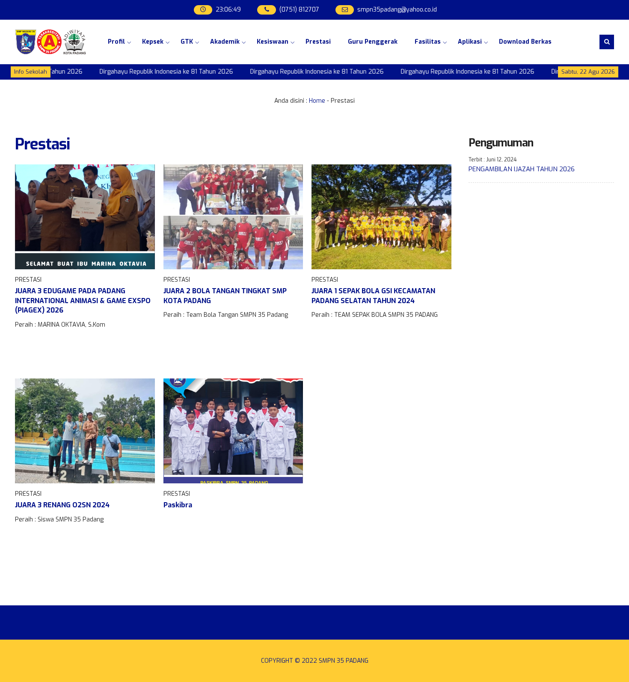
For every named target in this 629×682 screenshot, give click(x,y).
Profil (116, 42)
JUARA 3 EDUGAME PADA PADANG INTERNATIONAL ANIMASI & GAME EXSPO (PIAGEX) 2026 (83, 300)
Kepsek (152, 42)
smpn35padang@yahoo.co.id (397, 10)
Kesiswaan (272, 42)
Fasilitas (428, 42)
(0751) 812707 (299, 10)
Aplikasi (470, 42)
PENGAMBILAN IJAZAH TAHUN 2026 (522, 169)
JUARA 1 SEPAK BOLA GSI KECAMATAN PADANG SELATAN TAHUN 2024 (373, 295)
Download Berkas (525, 42)
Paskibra (177, 504)
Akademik (225, 42)
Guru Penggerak (373, 42)
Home (317, 101)
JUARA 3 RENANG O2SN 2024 (62, 504)
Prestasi (318, 42)
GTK (187, 42)
